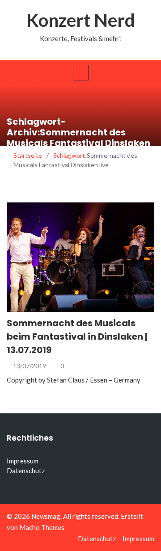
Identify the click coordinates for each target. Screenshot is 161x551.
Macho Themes (41, 527)
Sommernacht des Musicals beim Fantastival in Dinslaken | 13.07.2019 (77, 336)
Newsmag (45, 516)
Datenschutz (26, 471)
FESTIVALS (34, 307)
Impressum (22, 461)
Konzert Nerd (80, 20)
